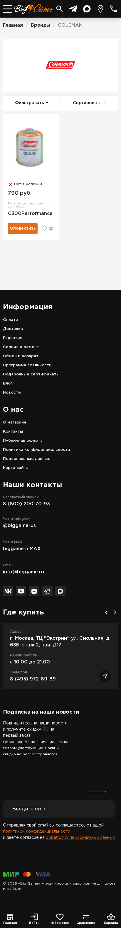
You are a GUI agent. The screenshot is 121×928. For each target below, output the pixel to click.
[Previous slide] (106, 612)
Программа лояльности (27, 365)
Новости (12, 392)
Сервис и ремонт (21, 347)
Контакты (13, 431)
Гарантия (12, 338)
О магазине (14, 422)
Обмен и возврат (20, 356)
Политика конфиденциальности (36, 449)
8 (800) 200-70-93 (26, 504)
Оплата (10, 319)
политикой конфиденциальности (36, 831)
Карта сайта (15, 468)
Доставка (13, 329)
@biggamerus (19, 526)
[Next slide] (115, 612)
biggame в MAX (22, 549)
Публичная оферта (23, 440)
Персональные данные (27, 458)
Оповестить (23, 228)
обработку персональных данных (80, 837)
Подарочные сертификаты (31, 374)
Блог (7, 383)
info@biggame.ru (23, 572)
